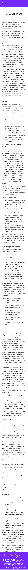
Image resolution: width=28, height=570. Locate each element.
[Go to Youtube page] (13, 560)
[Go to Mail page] (23, 560)
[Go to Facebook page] (4, 560)
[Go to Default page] (17, 560)
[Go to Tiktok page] (10, 560)
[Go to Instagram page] (7, 560)
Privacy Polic (16, 568)
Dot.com (7, 310)
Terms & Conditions (19, 567)
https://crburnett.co (7, 28)
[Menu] (25, 3)
